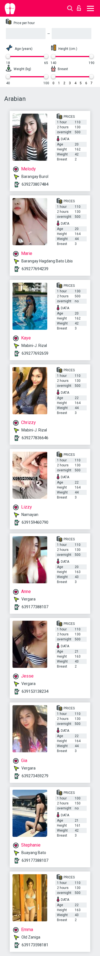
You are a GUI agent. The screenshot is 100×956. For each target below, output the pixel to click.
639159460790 (35, 522)
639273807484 (35, 184)
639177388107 (35, 606)
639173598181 (35, 944)
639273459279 (35, 775)
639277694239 (35, 268)
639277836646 (35, 437)
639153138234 (35, 691)
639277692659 (35, 353)
